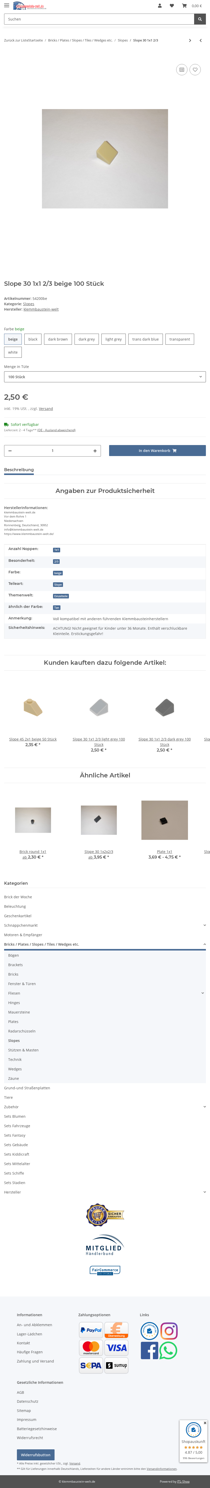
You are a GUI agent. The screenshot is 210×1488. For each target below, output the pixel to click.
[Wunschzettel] (172, 6)
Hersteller (12, 1192)
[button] (160, 6)
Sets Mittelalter (17, 1163)
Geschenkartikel (18, 915)
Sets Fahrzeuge (17, 1125)
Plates (13, 1021)
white (15, 352)
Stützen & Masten (23, 1050)
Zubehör (11, 1106)
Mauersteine (19, 1012)
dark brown (60, 339)
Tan (56, 607)
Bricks (13, 974)
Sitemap (24, 1410)
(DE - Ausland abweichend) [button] (56, 430)
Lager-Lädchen (29, 1334)
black (34, 339)
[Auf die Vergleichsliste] (181, 69)
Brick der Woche (18, 896)
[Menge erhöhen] (95, 450)
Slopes (28, 303)
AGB (20, 1392)
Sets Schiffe (14, 1173)
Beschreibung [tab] (19, 469)
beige (15, 339)
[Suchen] (200, 19)
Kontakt (23, 1343)
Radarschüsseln (22, 1031)
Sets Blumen (15, 1116)
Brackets (15, 964)
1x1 (56, 550)
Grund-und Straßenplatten (27, 1087)
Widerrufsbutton (35, 1454)
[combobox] (105, 376)
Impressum (26, 1419)
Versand (46, 408)
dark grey (89, 339)
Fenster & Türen (22, 983)
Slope (58, 584)
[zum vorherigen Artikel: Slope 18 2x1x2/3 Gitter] (200, 40)
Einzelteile (61, 596)
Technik (15, 1059)
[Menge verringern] (10, 450)
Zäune (13, 1078)
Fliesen (14, 993)
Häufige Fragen (30, 1351)
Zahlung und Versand (35, 1361)
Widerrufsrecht (30, 1437)
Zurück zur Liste (16, 40)
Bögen (13, 955)
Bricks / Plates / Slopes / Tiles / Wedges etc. (41, 944)
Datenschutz (27, 1401)
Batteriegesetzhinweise (37, 1428)
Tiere (8, 1097)
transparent (182, 339)
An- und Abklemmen (34, 1324)
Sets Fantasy (14, 1135)
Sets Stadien (14, 1182)
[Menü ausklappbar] (6, 3)
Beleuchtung (15, 906)
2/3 (56, 561)
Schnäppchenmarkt (21, 925)
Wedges (15, 1069)
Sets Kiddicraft (16, 1154)
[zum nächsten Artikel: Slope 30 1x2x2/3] (190, 40)
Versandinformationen (162, 1469)
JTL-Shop (183, 1481)
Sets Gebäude (16, 1144)
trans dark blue (147, 339)
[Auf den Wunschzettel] (195, 69)
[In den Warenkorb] (8, 55)
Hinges (14, 1002)
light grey (116, 339)
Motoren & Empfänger (23, 934)
